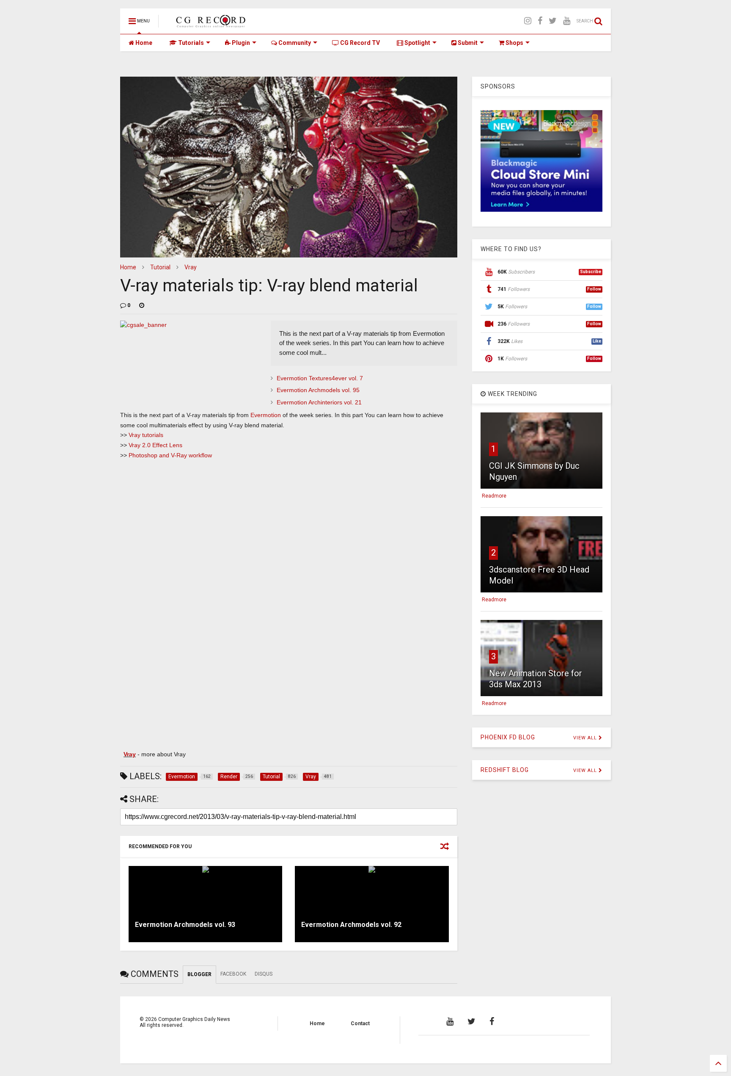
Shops (513, 42)
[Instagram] (527, 21)
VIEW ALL (586, 738)
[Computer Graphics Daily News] (209, 23)
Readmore (494, 496)
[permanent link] (141, 305)
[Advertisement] (288, 528)
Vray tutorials (146, 435)
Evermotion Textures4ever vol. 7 (320, 378)
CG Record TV (359, 42)
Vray (190, 267)
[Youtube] (566, 21)
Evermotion (265, 415)
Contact (360, 1023)
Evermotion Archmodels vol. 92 (351, 925)
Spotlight (416, 42)
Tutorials (190, 42)
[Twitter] (553, 21)
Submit (467, 42)
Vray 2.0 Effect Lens (155, 445)
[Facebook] (540, 21)
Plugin (240, 42)
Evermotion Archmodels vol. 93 (185, 925)
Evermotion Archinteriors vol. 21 (319, 402)
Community (294, 42)
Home (143, 42)
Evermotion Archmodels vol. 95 (318, 390)
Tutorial (160, 267)
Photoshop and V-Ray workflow (170, 455)
